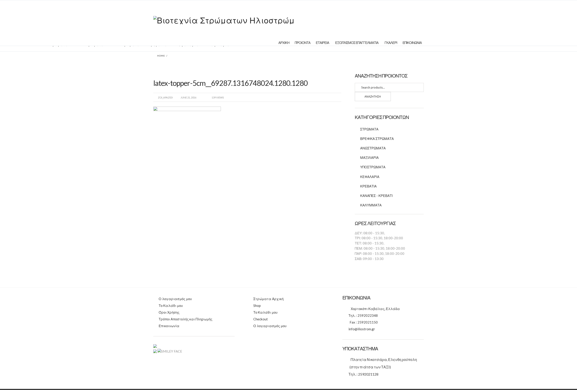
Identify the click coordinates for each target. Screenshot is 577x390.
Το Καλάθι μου (171, 305)
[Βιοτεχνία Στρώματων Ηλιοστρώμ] (224, 19)
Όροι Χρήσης (169, 312)
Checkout (260, 319)
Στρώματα (369, 129)
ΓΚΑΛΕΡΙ (391, 43)
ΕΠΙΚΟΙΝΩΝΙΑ (412, 43)
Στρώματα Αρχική (268, 299)
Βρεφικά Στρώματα (377, 139)
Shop (257, 305)
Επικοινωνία (169, 326)
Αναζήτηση (372, 96)
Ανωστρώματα (373, 148)
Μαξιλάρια (369, 157)
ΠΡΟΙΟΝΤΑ (302, 43)
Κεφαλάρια (369, 177)
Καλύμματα (371, 205)
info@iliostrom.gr (361, 329)
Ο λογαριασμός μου (175, 299)
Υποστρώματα (372, 167)
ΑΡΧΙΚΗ (283, 43)
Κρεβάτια (368, 186)
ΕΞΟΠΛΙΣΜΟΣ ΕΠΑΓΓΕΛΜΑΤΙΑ (356, 43)
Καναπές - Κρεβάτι (376, 196)
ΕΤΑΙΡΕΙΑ (322, 43)
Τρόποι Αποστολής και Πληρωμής (185, 319)
